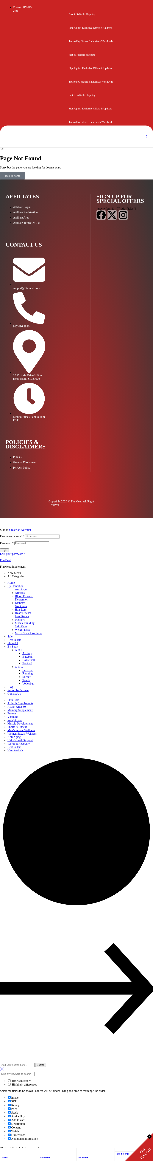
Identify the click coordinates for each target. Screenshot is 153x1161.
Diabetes (20, 602)
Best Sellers (14, 639)
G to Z (19, 666)
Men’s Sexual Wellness (28, 633)
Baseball (27, 656)
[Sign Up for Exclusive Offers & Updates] (73, 24)
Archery (27, 653)
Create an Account (20, 529)
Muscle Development (20, 723)
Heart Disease (23, 612)
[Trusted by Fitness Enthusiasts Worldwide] (73, 37)
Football (27, 663)
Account (45, 1157)
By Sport (12, 646)
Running (27, 673)
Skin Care (21, 626)
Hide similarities (21, 1080)
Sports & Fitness (17, 726)
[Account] (41, 1151)
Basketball (28, 660)
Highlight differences (24, 1084)
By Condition (15, 586)
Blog (10, 686)
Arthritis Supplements (20, 703)
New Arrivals (15, 750)
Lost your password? (12, 553)
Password (7, 543)
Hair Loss (20, 609)
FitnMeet (5, 560)
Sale (10, 636)
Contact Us (14, 693)
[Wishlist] (80, 1151)
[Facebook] (101, 215)
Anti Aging (21, 589)
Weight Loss (22, 629)
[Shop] (3, 1151)
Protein (11, 713)
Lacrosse (27, 670)
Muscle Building (25, 623)
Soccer (26, 676)
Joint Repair (22, 616)
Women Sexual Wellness (22, 733)
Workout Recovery (18, 743)
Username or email (12, 536)
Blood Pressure (24, 596)
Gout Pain (21, 606)
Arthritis (20, 592)
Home (11, 582)
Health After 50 (16, 706)
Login (4, 550)
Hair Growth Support (20, 740)
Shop (5, 1157)
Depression (21, 599)
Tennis (26, 680)
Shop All (12, 643)
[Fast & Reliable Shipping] (73, 11)
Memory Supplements (20, 710)
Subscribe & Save (18, 690)
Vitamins (12, 716)
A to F (18, 649)
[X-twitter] (112, 215)
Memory (20, 619)
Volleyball (28, 683)
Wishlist (83, 1157)
